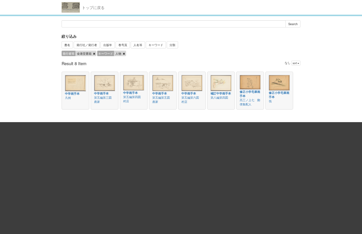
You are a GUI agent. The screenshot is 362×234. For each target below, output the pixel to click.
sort (295, 63)
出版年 (107, 45)
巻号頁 (122, 45)
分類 (172, 45)
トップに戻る (93, 7)
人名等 (137, 45)
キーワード (156, 45)
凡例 (68, 98)
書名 (67, 45)
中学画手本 (72, 93)
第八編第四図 (219, 97)
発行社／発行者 (86, 45)
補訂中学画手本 (221, 93)
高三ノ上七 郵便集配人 (250, 102)
